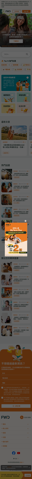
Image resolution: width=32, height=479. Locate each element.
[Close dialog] (25, 221)
